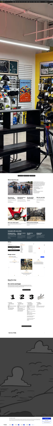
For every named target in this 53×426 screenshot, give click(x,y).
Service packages (20, 175)
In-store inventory (32, 175)
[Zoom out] (44, 251)
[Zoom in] (44, 250)
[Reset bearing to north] (44, 252)
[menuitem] (13, 2)
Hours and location (26, 175)
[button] (39, 248)
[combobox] (49, 2)
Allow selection (46, 420)
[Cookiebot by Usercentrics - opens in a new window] (5, 424)
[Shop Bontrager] (8, 0)
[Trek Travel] (13, 0)
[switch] (19, 424)
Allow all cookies (46, 418)
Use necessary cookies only (47, 422)
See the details (28, 200)
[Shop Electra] (5, 0)
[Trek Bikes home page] (1, 0)
